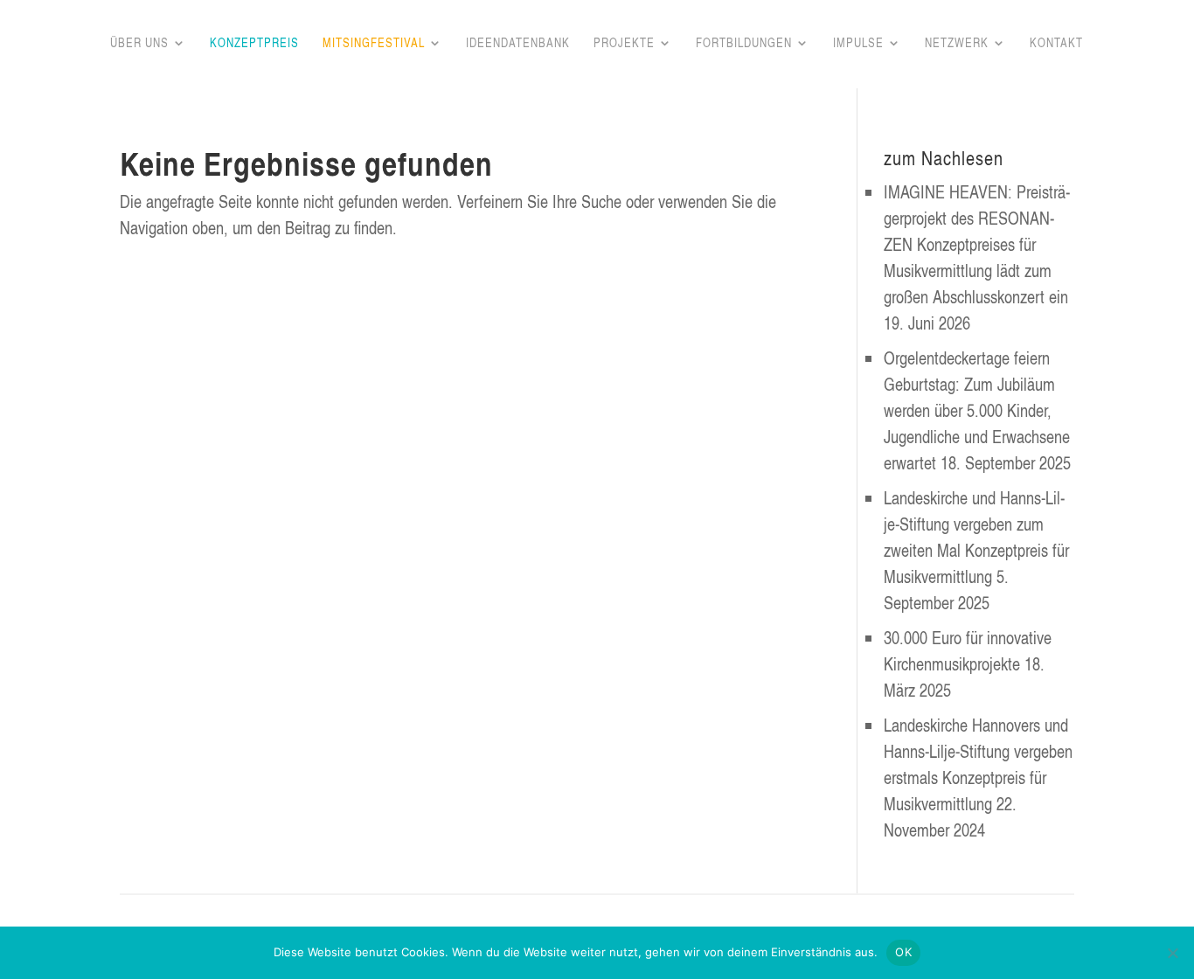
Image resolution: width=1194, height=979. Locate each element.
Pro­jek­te (624, 44)
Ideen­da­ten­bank (518, 44)
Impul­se (858, 44)
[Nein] (1172, 953)
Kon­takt (1056, 44)
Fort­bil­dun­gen (744, 44)
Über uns (139, 44)
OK (903, 952)
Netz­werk (957, 44)
